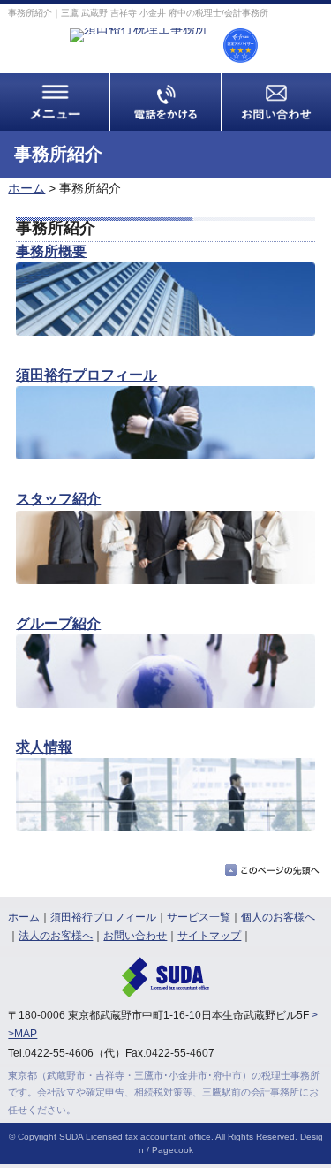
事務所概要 (51, 251)
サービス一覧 (198, 917)
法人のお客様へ (56, 935)
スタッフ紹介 (58, 498)
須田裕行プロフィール (86, 375)
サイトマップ (209, 935)
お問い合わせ (135, 935)
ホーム (26, 188)
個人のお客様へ (278, 917)
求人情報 (44, 747)
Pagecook (172, 1150)
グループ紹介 (58, 623)
